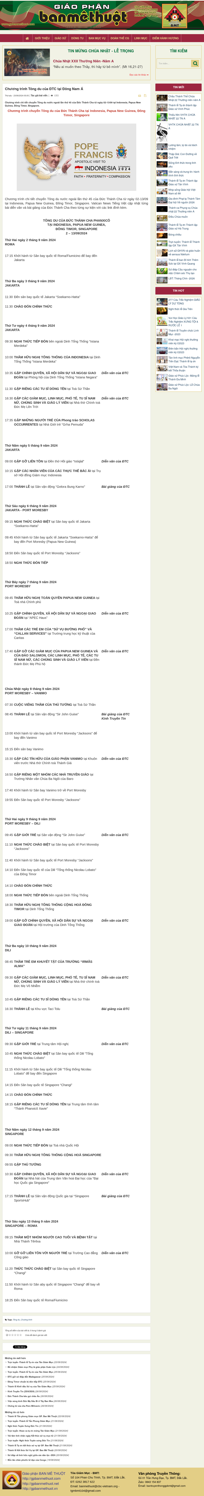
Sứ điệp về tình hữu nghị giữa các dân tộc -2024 (31, 1455)
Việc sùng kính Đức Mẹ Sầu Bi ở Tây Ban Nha (30, 1401)
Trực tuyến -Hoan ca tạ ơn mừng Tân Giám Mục (31, 1430)
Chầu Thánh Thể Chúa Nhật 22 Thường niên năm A (184, 98)
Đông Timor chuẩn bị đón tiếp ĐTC (25, 1381)
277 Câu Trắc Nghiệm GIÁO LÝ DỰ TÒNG (184, 301)
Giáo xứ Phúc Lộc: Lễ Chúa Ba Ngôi (184, 386)
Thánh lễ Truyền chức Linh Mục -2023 (183, 332)
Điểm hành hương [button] (165, 38)
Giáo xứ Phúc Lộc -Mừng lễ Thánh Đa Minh (183, 377)
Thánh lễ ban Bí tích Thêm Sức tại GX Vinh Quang (183, 261)
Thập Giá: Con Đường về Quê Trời (182, 155)
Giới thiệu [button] (42, 38)
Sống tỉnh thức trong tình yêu (182, 164)
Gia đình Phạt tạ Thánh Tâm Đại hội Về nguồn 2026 (184, 200)
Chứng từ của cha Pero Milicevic (24, 1405)
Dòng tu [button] (77, 38)
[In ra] (140, 95)
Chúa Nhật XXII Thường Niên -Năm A (83, 60)
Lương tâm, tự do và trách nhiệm (182, 147)
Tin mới (178, 87)
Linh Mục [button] (140, 38)
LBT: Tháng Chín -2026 (181, 278)
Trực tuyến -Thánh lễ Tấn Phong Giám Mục (29, 1420)
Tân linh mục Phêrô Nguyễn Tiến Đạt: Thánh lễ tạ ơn (184, 359)
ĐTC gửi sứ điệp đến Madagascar (24, 1376)
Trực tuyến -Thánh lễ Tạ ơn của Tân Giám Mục (30, 1362)
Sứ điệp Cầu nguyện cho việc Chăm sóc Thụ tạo (182, 271)
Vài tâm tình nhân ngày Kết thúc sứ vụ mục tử (30, 1435)
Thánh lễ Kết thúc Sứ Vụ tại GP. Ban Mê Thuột (30, 1450)
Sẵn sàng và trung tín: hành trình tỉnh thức (183, 173)
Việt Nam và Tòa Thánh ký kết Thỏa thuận (183, 368)
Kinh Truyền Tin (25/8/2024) (21, 1391)
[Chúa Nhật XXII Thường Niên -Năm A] (27, 62)
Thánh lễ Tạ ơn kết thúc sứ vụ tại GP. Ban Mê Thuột (33, 1445)
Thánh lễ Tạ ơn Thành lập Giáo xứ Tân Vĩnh (182, 182)
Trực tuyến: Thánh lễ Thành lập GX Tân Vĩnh (184, 243)
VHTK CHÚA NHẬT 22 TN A (183, 126)
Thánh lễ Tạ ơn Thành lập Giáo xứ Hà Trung (182, 226)
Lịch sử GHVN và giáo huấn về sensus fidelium (184, 252)
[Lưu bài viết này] (145, 95)
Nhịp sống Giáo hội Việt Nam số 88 (181, 191)
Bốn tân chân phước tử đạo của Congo (27, 1459)
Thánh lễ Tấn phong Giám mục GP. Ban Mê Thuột (32, 1416)
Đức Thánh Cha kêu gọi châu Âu (24, 1396)
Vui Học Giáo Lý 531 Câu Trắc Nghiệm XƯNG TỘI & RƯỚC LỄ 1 (183, 321)
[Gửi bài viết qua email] (134, 95)
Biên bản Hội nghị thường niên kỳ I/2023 (182, 350)
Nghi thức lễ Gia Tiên (180, 309)
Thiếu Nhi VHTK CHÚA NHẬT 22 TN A (181, 116)
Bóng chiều (174, 234)
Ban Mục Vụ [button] (97, 38)
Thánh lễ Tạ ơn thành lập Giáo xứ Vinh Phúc (182, 107)
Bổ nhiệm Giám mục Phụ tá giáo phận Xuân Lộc (32, 1366)
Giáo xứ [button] (60, 38)
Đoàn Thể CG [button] (120, 38)
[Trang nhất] (27, 38)
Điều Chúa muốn (178, 216)
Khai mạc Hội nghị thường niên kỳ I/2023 (183, 341)
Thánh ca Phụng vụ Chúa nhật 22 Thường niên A (182, 209)
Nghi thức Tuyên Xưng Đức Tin (23, 1425)
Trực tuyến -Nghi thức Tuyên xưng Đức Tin (29, 1440)
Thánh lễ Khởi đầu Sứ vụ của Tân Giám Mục (29, 1386)
